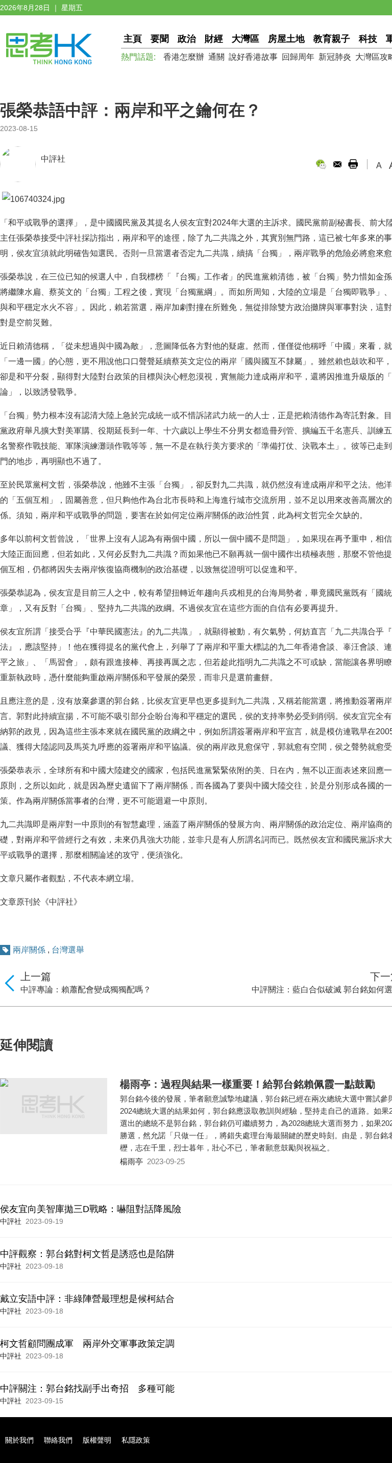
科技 (368, 39)
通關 (216, 57)
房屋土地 (286, 39)
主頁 (133, 39)
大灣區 (245, 39)
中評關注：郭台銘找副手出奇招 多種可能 (87, 1388)
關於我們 (19, 1440)
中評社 (53, 159)
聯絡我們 (58, 1440)
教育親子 (331, 39)
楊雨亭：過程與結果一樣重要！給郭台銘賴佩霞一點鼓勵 (247, 1084)
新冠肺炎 (334, 57)
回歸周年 (298, 57)
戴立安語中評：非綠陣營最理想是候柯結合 (87, 1299)
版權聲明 (97, 1440)
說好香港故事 (253, 57)
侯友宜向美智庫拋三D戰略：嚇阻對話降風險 (90, 1209)
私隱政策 (135, 1440)
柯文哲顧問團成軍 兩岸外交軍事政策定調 (87, 1344)
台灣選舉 (68, 949)
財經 (214, 39)
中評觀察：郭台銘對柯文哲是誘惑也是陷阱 (87, 1254)
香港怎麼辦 (183, 57)
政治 (187, 39)
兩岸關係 (29, 949)
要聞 (160, 39)
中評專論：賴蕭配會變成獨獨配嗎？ (85, 989)
